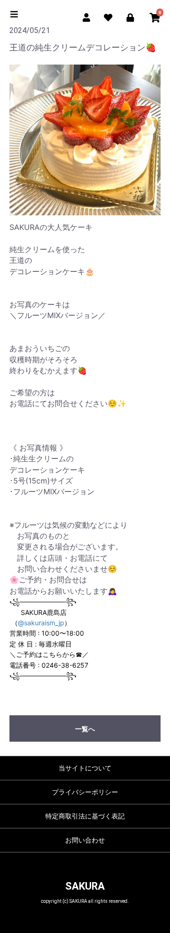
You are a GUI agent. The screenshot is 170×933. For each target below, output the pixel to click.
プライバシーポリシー (85, 792)
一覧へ (85, 729)
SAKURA (85, 886)
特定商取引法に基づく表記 (85, 816)
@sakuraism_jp (41, 623)
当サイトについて (85, 768)
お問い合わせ (85, 840)
